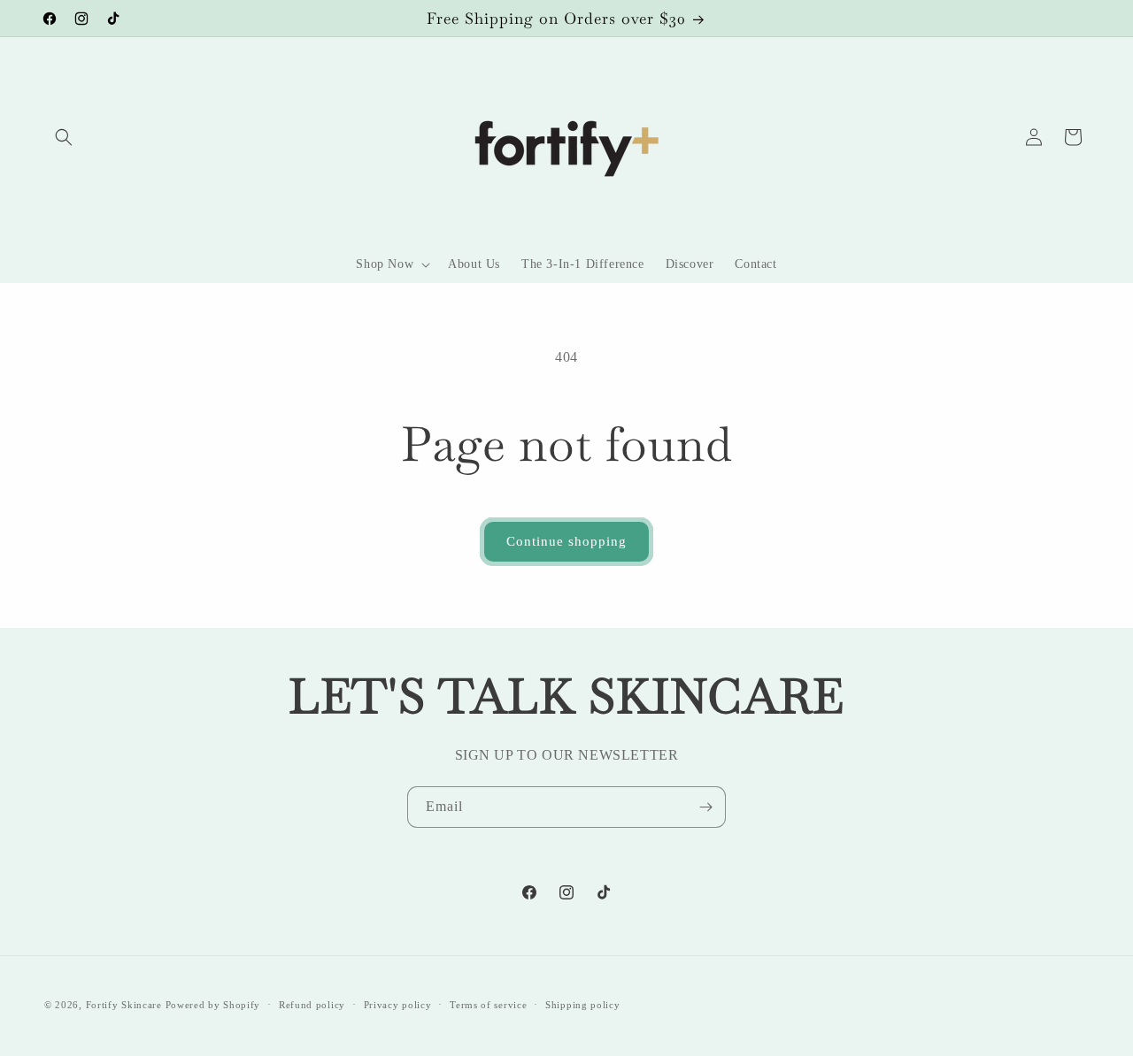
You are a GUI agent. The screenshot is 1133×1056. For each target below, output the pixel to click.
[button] (63, 137)
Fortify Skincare (124, 1004)
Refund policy (312, 1004)
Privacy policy (398, 1004)
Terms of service (488, 1004)
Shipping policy (582, 1004)
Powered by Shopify (213, 1004)
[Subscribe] (705, 807)
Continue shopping (566, 541)
